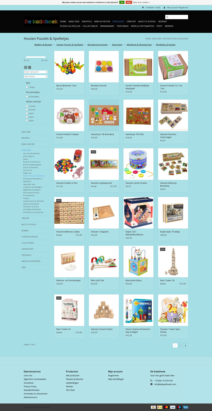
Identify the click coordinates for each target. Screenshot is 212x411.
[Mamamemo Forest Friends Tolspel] (69, 115)
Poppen (26, 198)
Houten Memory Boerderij (168, 184)
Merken (169, 26)
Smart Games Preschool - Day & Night (138, 330)
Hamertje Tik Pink (135, 134)
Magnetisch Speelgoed (32, 190)
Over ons (28, 375)
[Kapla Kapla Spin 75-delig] (173, 213)
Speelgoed (118, 21)
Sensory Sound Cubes (101, 329)
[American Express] (185, 407)
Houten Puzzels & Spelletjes (175, 38)
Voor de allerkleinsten (31, 153)
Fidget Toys (27, 173)
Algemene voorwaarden (35, 379)
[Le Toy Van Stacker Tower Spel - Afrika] (173, 310)
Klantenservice (30, 397)
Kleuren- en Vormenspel (68, 280)
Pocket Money (28, 195)
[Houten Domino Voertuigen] (173, 115)
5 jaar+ (31, 120)
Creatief (131, 21)
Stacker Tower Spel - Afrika (170, 330)
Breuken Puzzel (98, 85)
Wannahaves (107, 26)
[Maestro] (179, 407)
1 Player (31, 87)
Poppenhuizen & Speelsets (33, 201)
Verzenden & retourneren (35, 393)
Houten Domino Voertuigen (168, 135)
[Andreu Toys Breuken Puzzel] (104, 66)
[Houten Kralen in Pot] (69, 164)
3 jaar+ (31, 113)
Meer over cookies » (141, 2)
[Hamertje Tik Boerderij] (104, 115)
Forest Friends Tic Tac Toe (171, 87)
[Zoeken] (167, 17)
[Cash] (153, 407)
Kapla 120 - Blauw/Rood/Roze (134, 233)
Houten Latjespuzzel (101, 183)
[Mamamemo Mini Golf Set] (104, 261)
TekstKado (122, 26)
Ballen (25, 159)
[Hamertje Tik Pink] (138, 115)
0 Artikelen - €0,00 (153, 7)
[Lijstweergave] (29, 67)
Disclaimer (29, 382)
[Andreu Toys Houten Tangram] (104, 213)
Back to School (147, 21)
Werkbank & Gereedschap (33, 212)
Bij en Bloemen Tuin (66, 85)
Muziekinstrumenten (31, 193)
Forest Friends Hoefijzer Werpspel (137, 87)
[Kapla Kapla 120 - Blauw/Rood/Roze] (138, 213)
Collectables (90, 26)
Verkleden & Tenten (31, 206)
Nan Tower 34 (63, 329)
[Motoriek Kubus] (138, 261)
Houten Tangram (100, 231)
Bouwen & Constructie (31, 162)
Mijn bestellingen (116, 379)
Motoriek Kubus (134, 280)
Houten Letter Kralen (136, 183)
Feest (159, 26)
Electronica (27, 170)
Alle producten (72, 375)
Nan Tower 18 (167, 280)
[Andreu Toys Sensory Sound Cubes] (104, 310)
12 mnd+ (32, 106)
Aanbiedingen (72, 382)
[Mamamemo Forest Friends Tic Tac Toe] (173, 66)
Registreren (113, 375)
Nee (129, 2)
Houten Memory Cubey (68, 231)
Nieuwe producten (74, 379)
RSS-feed (70, 390)
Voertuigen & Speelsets (32, 209)
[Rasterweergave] (25, 67)
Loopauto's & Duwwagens (32, 187)
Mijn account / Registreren (177, 7)
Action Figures (28, 156)
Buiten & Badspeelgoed (32, 165)
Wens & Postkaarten (142, 26)
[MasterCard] (166, 407)
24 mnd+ (32, 110)
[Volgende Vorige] (185, 345)
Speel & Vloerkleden (31, 204)
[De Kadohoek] (41, 21)
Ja (122, 2)
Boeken (162, 21)
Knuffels (87, 21)
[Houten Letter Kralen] (138, 164)
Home (63, 21)
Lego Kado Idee (29, 184)
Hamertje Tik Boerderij (102, 134)
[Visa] (172, 407)
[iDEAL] (159, 407)
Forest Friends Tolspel (67, 134)
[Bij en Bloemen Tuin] (69, 66)
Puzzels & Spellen (70, 26)
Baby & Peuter (102, 21)
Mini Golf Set (97, 280)
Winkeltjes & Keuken (166, 44)
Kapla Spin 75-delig (170, 231)
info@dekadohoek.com (165, 384)
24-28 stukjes (33, 96)
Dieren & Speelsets (30, 167)
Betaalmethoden (32, 390)
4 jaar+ (31, 117)
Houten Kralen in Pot (66, 183)
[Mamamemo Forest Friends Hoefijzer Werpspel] (138, 66)
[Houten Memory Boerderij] (173, 164)
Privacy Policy (30, 386)
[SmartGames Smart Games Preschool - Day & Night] (138, 310)
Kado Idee (74, 21)
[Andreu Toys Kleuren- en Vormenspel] (69, 261)
